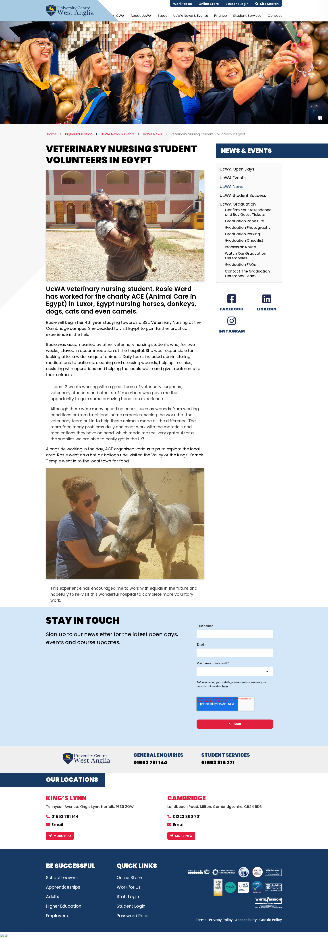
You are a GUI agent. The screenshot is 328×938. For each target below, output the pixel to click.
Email (57, 824)
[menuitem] (118, 15)
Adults (52, 897)
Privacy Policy (221, 920)
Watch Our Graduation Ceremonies (245, 255)
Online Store (209, 4)
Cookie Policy (270, 920)
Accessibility (246, 920)
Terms (201, 920)
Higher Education (63, 906)
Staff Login (128, 897)
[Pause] (320, 118)
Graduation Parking (242, 233)
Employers (57, 916)
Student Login (237, 4)
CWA (120, 15)
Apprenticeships (63, 887)
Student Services (247, 15)
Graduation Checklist (244, 240)
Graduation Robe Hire (244, 220)
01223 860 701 (187, 816)
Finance (220, 15)
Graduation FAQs (240, 264)
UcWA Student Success (243, 195)
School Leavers (62, 878)
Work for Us (182, 4)
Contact (275, 15)
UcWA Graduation (238, 204)
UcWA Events (233, 178)
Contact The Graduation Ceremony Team (247, 273)
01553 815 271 (218, 763)
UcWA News (231, 186)
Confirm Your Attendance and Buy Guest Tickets (248, 212)
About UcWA (141, 15)
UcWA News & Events (190, 15)
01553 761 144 (150, 763)
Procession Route (240, 246)
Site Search (269, 4)
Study (162, 15)
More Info (62, 836)
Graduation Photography (247, 227)
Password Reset (133, 916)
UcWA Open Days (237, 169)
